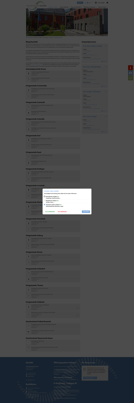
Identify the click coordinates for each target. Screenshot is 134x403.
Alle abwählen (62, 211)
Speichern (86, 211)
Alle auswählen (50, 211)
